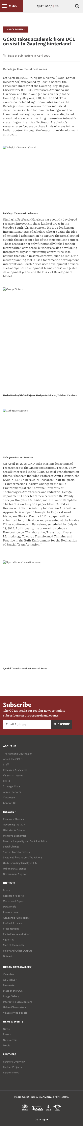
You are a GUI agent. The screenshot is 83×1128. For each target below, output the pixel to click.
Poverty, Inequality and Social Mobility (25, 841)
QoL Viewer (10, 979)
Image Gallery (11, 996)
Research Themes (13, 819)
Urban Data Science (14, 868)
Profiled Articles (12, 923)
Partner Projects (12, 1067)
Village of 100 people (15, 1012)
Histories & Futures (14, 830)
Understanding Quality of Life (20, 862)
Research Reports (13, 895)
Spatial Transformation (16, 852)
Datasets (8, 956)
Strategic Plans (11, 786)
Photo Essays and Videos (17, 934)
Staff (6, 764)
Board (6, 780)
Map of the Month (13, 945)
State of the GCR (13, 990)
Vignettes (8, 939)
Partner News (11, 1072)
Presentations (11, 928)
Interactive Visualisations (17, 1001)
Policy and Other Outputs (17, 950)
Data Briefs (9, 906)
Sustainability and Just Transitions (22, 857)
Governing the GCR (14, 824)
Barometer (9, 985)
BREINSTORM (62, 1097)
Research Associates (15, 769)
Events (7, 1034)
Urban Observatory (14, 1007)
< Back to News (16, 29)
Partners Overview (14, 1061)
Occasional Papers (14, 901)
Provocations (10, 912)
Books (6, 890)
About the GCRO (13, 759)
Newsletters (10, 1039)
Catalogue (9, 797)
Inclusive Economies (14, 835)
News (6, 1028)
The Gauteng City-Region (17, 753)
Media (6, 1045)
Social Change (11, 846)
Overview (8, 974)
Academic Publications (16, 917)
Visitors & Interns (13, 775)
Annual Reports (12, 792)
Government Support (15, 874)
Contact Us (9, 802)
